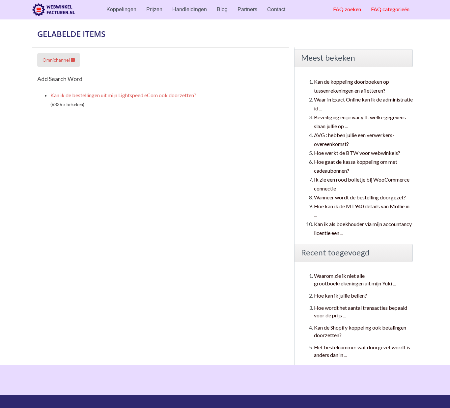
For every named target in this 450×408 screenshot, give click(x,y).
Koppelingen (121, 9)
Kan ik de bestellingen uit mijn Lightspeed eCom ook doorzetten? (123, 95)
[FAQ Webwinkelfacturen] (53, 9)
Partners (247, 9)
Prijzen (154, 9)
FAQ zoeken (347, 9)
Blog (222, 9)
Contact (276, 9)
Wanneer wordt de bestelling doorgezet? (360, 197)
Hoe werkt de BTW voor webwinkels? (357, 153)
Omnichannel (56, 60)
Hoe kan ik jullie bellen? (340, 295)
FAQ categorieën (390, 9)
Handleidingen (189, 9)
